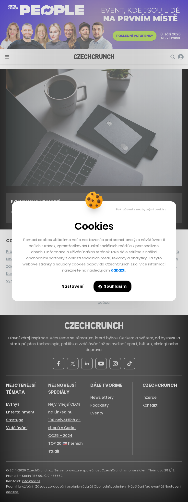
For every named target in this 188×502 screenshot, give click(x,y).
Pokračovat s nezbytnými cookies (141, 209)
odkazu (118, 270)
